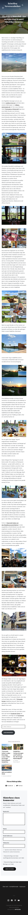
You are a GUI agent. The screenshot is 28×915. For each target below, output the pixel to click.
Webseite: (6, 842)
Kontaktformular (13, 886)
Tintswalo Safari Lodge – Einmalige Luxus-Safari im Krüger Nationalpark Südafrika (6, 757)
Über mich (5, 886)
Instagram (21, 715)
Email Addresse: (7, 835)
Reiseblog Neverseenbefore (13, 5)
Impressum (22, 886)
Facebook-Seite (15, 713)
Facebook (10, 785)
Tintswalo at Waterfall (12, 109)
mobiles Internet (10, 103)
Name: (5, 828)
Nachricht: (6, 811)
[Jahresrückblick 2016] (7, 768)
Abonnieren (8, 732)
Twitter (20, 785)
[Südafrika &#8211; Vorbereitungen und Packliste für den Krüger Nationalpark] (18, 747)
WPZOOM (18, 909)
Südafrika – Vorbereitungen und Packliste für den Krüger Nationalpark (18, 755)
